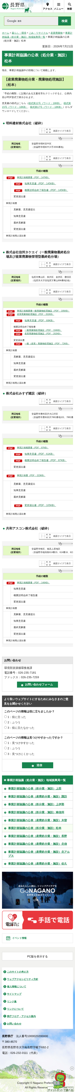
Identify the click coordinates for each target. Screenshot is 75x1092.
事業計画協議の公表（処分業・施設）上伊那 (36, 804)
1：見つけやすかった (21, 743)
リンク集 (12, 1001)
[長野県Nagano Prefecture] (13, 6)
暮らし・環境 (19, 33)
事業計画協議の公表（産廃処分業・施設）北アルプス (39, 853)
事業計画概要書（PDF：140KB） (33, 582)
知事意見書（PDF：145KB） (40, 183)
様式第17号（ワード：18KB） (46, 107)
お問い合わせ (14, 1023)
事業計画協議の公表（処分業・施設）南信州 (36, 812)
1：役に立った (17, 717)
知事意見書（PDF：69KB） (40, 320)
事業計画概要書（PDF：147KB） (33, 177)
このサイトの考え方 (18, 971)
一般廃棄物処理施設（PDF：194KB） (43, 330)
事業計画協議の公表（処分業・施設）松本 (34, 828)
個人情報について (16, 986)
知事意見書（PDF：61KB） (40, 454)
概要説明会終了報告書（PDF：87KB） (46, 460)
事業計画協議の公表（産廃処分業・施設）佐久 (37, 863)
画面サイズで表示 (62, 131)
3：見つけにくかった (21, 753)
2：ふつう (14, 722)
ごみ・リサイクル (38, 33)
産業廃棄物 (57, 33)
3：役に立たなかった (21, 727)
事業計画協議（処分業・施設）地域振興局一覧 (36, 780)
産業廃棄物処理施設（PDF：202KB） (35, 314)
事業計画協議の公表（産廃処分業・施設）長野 (37, 836)
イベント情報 (19, 938)
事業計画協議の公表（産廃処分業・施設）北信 (37, 843)
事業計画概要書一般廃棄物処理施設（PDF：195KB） (43, 311)
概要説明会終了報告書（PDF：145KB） (46, 190)
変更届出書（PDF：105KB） (40, 505)
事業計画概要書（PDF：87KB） (33, 447)
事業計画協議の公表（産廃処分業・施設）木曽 (37, 820)
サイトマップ (14, 994)
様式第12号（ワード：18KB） (44, 103)
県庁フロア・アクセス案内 (21, 1016)
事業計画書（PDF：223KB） (31, 475)
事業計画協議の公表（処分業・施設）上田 (34, 788)
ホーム (5, 33)
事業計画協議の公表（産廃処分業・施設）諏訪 (37, 796)
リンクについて (15, 1009)
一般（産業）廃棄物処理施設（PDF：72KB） (47, 343)
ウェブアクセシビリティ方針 (22, 979)
